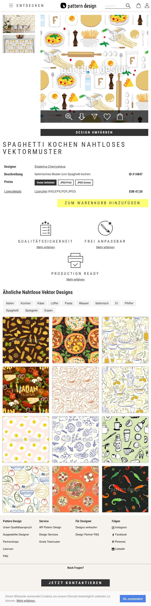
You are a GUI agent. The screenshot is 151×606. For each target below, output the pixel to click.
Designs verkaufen (86, 527)
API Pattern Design (50, 527)
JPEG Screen (84, 182)
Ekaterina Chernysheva (50, 166)
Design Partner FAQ (87, 534)
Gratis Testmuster (49, 541)
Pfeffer (129, 303)
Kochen (26, 303)
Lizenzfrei (41, 191)
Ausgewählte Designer (16, 534)
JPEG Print (65, 182)
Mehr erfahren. (26, 600)
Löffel (54, 303)
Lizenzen (8, 549)
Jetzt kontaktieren (75, 583)
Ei (116, 303)
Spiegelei (31, 310)
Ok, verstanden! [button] (133, 598)
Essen (48, 310)
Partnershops (11, 541)
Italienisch (102, 303)
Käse (40, 303)
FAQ (5, 556)
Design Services (48, 534)
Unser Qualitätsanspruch (17, 527)
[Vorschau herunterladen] (81, 117)
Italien (10, 303)
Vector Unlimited (45, 182)
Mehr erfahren (46, 247)
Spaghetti (12, 310)
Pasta (68, 303)
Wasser (84, 303)
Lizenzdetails (12, 191)
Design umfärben (94, 132)
